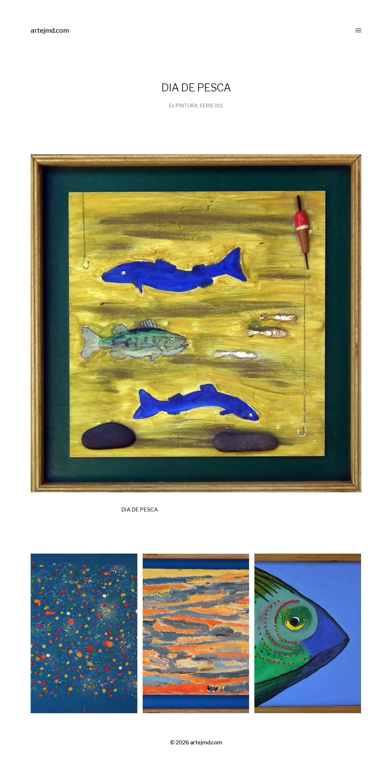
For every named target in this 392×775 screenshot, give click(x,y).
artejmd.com (50, 30)
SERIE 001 (211, 105)
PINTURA (186, 105)
